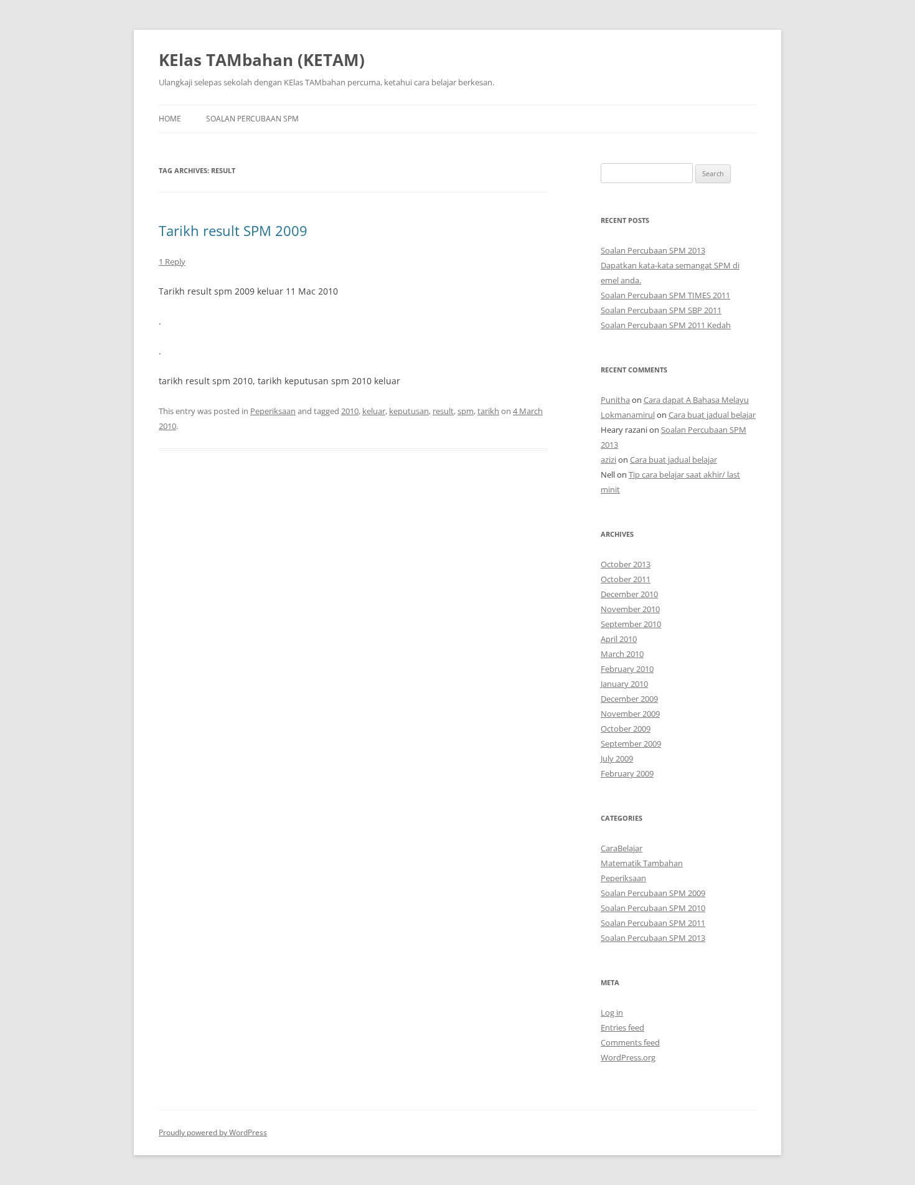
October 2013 (625, 564)
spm (466, 411)
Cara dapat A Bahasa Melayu (696, 399)
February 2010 (627, 668)
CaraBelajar (621, 848)
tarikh (488, 411)
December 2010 (629, 594)
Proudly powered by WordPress (213, 1132)
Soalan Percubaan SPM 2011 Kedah (666, 325)
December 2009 (629, 698)
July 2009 (617, 758)
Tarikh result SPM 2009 (233, 230)
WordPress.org (628, 1057)
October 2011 (625, 579)
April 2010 (619, 638)
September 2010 (631, 624)
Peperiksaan (273, 411)
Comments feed (630, 1042)
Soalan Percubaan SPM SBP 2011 (661, 310)
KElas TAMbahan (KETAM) (262, 60)
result (443, 411)
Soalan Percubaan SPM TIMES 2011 (665, 295)
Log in (612, 1012)
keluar (373, 411)
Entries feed (622, 1027)
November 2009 (630, 713)
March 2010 (622, 653)
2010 (350, 411)
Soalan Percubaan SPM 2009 (653, 893)
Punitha (615, 399)
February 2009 (627, 773)
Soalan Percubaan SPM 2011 (653, 922)
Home (170, 118)
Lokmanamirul (628, 414)
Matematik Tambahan (642, 863)
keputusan (409, 411)
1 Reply (172, 261)
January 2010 (624, 683)
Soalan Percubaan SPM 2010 (653, 908)
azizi (608, 459)
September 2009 (631, 743)
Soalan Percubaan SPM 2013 (653, 250)
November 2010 (630, 609)
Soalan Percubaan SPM (252, 118)
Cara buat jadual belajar (712, 414)
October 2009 (625, 728)
